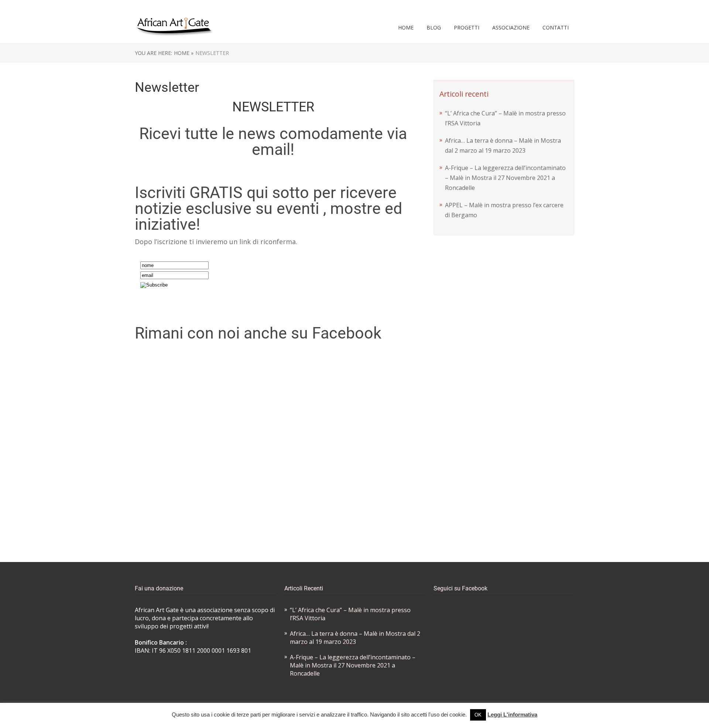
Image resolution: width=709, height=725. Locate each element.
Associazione (511, 27)
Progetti (466, 27)
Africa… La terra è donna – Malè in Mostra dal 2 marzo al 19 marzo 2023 (355, 637)
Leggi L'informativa (512, 714)
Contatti (555, 27)
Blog (434, 27)
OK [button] (478, 715)
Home (406, 27)
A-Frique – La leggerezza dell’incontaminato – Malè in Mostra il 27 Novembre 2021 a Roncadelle (505, 178)
